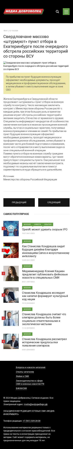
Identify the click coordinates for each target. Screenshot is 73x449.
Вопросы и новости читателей (30, 367)
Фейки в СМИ (22, 376)
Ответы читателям (25, 372)
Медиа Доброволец (23, 11)
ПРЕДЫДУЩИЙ (19, 201)
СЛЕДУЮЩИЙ (54, 201)
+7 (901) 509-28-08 (31, 421)
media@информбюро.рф (36, 404)
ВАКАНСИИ (21, 388)
